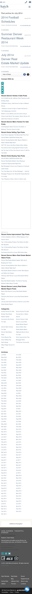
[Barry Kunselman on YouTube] (9, 553)
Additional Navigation (16, 524)
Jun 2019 (3, 437)
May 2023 (4, 383)
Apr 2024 (18, 375)
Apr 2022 (3, 398)
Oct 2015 (3, 485)
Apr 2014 (18, 506)
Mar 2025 (18, 370)
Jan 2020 (3, 429)
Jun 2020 (18, 421)
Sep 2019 (3, 434)
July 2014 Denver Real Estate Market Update (15, 59)
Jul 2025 (3, 367)
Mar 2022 (18, 398)
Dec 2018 (3, 444)
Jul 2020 (3, 421)
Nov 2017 (18, 455)
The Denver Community (11, 25)
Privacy (17, 592)
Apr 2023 (18, 383)
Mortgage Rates (20, 340)
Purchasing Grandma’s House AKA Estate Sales (14, 252)
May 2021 (18, 411)
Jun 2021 (3, 411)
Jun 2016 (3, 475)
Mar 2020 (3, 426)
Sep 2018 (18, 447)
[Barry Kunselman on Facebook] (6, 553)
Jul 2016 (18, 473)
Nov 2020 (3, 416)
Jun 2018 (3, 450)
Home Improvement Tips (22, 337)
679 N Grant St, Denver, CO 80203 (9, 549)
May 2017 (18, 462)
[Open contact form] (30, 2)
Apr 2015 (3, 493)
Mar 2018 (3, 452)
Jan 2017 (18, 468)
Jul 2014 (3, 503)
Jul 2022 (18, 393)
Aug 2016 (3, 473)
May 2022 (18, 396)
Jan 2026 (3, 362)
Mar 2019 (18, 439)
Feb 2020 (18, 426)
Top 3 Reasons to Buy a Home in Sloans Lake (13, 179)
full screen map (5, 232)
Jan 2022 (18, 401)
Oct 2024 (3, 372)
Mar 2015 (18, 493)
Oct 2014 (18, 498)
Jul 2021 (18, 408)
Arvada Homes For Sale (7, 311)
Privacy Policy (5, 565)
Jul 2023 (3, 380)
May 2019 (18, 437)
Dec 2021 (3, 403)
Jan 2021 (18, 414)
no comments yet (25, 25)
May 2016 (18, 475)
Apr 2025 (3, 370)
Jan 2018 (3, 455)
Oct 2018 (3, 447)
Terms (11, 592)
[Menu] (29, 7)
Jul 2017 (18, 460)
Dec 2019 (18, 429)
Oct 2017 (3, 457)
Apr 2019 (3, 439)
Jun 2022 (3, 396)
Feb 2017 (3, 468)
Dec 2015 (3, 483)
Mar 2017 (18, 465)
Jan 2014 (3, 511)
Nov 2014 (3, 498)
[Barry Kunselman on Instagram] (2, 553)
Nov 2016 (3, 470)
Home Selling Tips (6, 340)
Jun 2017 (3, 462)
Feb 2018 (18, 452)
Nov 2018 (18, 444)
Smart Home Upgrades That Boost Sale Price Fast (15, 135)
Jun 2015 (3, 491)
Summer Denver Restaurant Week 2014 (12, 38)
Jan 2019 (18, 442)
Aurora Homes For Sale (22, 311)
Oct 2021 (3, 406)
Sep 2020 (3, 419)
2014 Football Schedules (10, 19)
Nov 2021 (18, 403)
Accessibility (5, 592)
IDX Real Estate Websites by (9, 590)
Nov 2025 (3, 365)
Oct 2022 (3, 390)
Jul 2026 (3, 355)
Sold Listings (4, 342)
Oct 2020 (18, 416)
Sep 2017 (18, 457)
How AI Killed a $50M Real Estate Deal (11, 137)
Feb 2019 (3, 442)
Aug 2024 (3, 375)
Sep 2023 (18, 378)
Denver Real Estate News (12, 46)
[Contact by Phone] (26, 2)
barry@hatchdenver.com (7, 547)
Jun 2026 (18, 355)
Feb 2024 (3, 378)
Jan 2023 (3, 388)
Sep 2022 (18, 390)
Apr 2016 (3, 478)
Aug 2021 (3, 408)
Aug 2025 (18, 365)
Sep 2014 (3, 501)
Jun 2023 (18, 380)
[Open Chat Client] (27, 589)
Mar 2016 (18, 478)
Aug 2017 (3, 460)
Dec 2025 (18, 362)
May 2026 (4, 357)
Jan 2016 (18, 480)
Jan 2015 (3, 496)
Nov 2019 (3, 432)
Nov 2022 (18, 388)
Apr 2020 (18, 424)
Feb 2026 (18, 360)
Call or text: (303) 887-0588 (8, 545)
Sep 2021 (18, 406)
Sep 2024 (18, 372)
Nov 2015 (18, 483)
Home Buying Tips (6, 337)
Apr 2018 (18, 450)
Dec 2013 (18, 511)
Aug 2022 (3, 393)
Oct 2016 (18, 470)
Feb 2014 (18, 509)
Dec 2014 (18, 496)
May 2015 (18, 491)
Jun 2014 (18, 503)
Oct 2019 (18, 432)
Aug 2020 (18, 419)
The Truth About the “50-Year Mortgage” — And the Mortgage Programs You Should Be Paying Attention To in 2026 (15, 173)
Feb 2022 (3, 401)
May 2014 (4, 506)
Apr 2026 (18, 357)
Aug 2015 (3, 488)
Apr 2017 (3, 465)
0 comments (5, 30)
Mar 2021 (3, 414)
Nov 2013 (3, 514)
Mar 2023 (3, 385)
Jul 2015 (18, 488)
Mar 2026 (3, 360)
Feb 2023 (18, 385)
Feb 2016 (3, 480)
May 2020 (4, 424)
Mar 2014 (3, 509)
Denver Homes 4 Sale (22, 319)
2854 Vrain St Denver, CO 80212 (10, 119)
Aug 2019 (18, 434)
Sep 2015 (18, 485)
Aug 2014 (18, 501)
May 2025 (18, 367)
